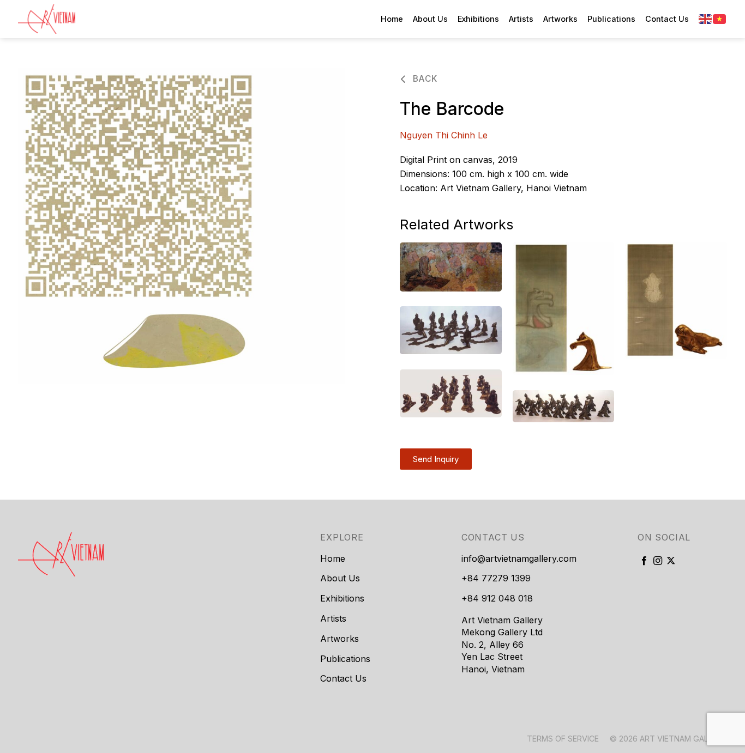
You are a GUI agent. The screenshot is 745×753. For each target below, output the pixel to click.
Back (423, 79)
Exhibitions (478, 18)
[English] (706, 18)
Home (392, 18)
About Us (430, 18)
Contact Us (667, 18)
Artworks (560, 18)
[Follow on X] (670, 561)
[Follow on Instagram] (657, 561)
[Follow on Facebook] (644, 561)
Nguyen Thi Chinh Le (444, 135)
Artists (521, 18)
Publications (611, 18)
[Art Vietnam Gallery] (72, 19)
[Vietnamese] (720, 18)
